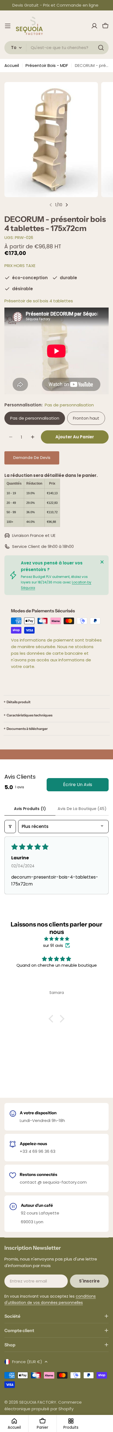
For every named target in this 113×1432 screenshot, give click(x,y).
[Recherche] (101, 47)
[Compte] (94, 26)
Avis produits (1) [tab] (30, 808)
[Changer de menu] (7, 26)
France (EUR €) (27, 1362)
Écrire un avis (77, 784)
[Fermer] (102, 562)
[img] (56, 939)
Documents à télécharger (27, 729)
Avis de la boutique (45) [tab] (82, 808)
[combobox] (56, 47)
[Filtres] (10, 826)
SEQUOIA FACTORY (37, 1402)
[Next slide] (66, 205)
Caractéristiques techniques (29, 715)
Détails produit (18, 702)
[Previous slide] (50, 205)
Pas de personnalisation (34, 418)
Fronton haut (86, 418)
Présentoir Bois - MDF (47, 65)
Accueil (11, 65)
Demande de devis (31, 457)
